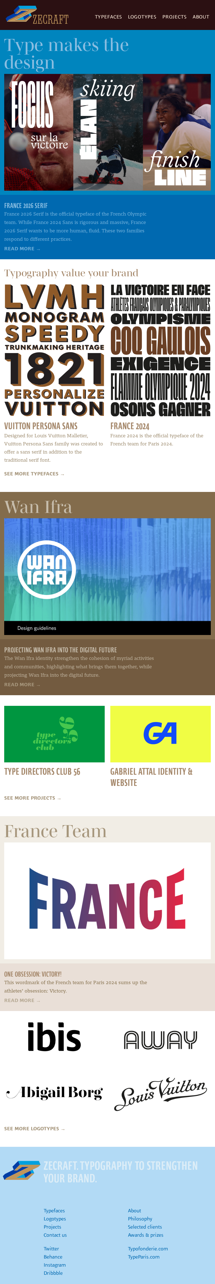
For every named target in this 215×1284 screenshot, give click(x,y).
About (201, 17)
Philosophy (140, 1219)
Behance (53, 1257)
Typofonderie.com (148, 1249)
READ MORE (22, 248)
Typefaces (108, 17)
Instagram (55, 1265)
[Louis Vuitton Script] (160, 1094)
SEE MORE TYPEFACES (34, 474)
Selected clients (145, 1227)
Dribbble (53, 1273)
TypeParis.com (144, 1257)
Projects (174, 17)
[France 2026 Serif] (107, 132)
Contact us (55, 1235)
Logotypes (142, 17)
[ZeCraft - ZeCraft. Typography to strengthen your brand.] (22, 1170)
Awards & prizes (145, 1235)
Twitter (51, 1249)
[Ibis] (54, 1040)
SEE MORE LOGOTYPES (35, 1128)
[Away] (160, 1040)
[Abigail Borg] (54, 1094)
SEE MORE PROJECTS (33, 798)
